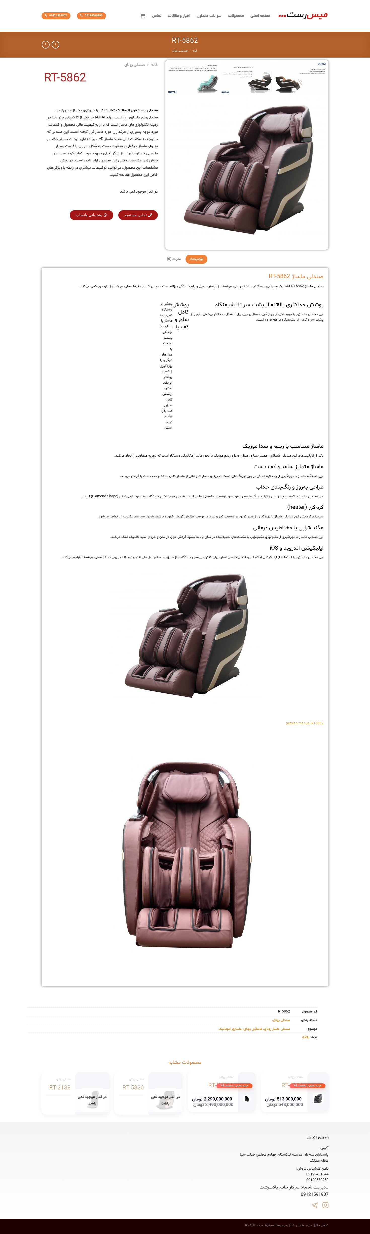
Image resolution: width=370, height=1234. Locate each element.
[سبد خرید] (142, 15)
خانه (195, 51)
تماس (156, 16)
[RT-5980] (318, 1099)
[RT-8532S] (247, 1099)
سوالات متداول (209, 16)
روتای (305, 1036)
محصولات (236, 16)
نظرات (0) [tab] (174, 259)
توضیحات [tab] (196, 259)
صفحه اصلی (260, 16)
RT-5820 (133, 1088)
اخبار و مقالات (179, 16)
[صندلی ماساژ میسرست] (303, 16)
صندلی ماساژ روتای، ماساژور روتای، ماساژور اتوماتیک (254, 1029)
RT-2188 (60, 1088)
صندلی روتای (180, 51)
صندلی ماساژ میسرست (290, 1225)
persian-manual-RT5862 (304, 723)
